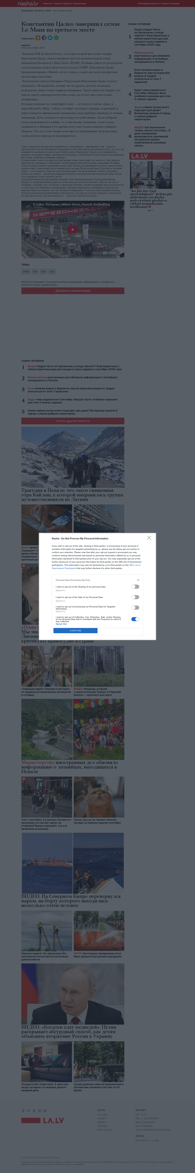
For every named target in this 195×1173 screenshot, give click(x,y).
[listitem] (97, 580)
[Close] (150, 539)
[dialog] (97, 586)
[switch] (135, 587)
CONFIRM (75, 631)
